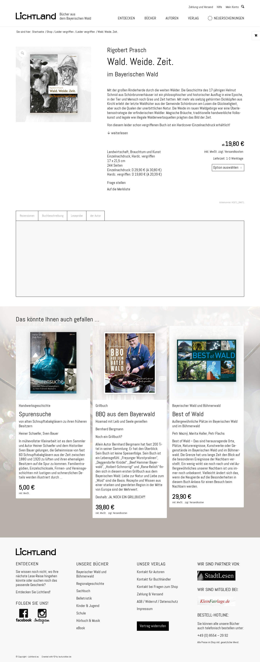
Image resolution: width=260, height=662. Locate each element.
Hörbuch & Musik (88, 621)
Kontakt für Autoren (150, 572)
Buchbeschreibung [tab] (52, 215)
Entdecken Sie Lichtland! (33, 592)
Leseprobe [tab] (77, 215)
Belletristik (84, 598)
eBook (80, 628)
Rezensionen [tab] (27, 215)
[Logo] (36, 16)
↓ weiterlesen (117, 133)
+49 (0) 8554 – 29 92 (212, 635)
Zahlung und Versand (201, 7)
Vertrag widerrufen (153, 626)
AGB (139, 602)
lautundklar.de (65, 657)
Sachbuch (83, 591)
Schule (81, 613)
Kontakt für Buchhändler (154, 579)
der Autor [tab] (95, 215)
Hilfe (219, 7)
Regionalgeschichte (90, 584)
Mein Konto (232, 7)
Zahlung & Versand (150, 594)
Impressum (145, 609)
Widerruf (151, 602)
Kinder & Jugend (87, 606)
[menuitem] (127, 18)
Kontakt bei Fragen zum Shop (157, 587)
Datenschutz (169, 602)
